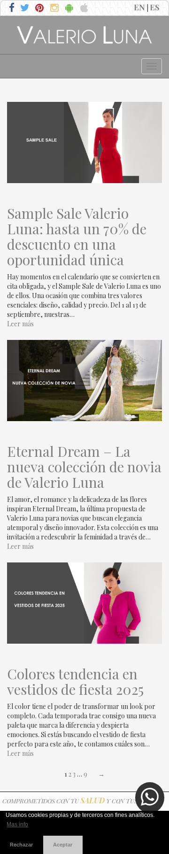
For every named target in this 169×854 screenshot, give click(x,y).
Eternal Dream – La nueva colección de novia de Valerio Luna (84, 467)
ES (155, 7)
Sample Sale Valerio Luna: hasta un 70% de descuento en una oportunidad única (76, 237)
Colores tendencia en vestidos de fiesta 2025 (75, 681)
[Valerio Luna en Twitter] (25, 8)
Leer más (20, 323)
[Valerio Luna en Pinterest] (40, 8)
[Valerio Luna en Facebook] (12, 8)
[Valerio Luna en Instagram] (55, 8)
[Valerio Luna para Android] (70, 8)
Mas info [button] (17, 824)
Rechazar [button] (21, 844)
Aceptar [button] (62, 844)
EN (139, 7)
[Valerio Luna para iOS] (85, 8)
